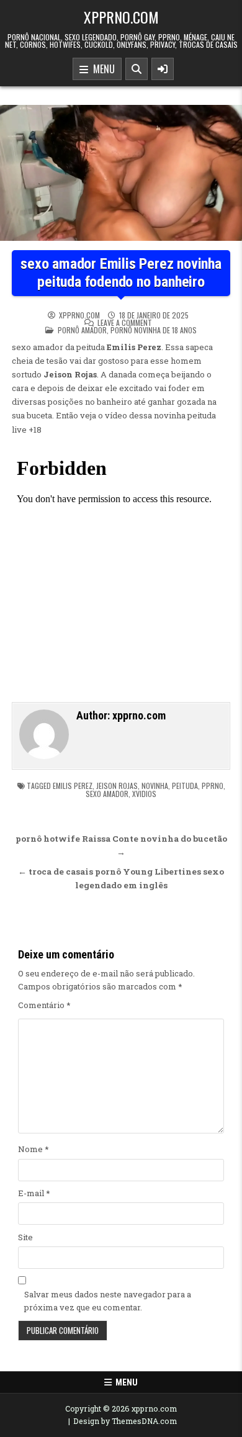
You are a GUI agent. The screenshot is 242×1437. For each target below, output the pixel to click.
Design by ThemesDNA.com (125, 1421)
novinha (154, 785)
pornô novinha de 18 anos (153, 330)
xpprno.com (121, 17)
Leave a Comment (124, 323)
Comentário (44, 1005)
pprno (212, 785)
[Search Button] (136, 69)
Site (25, 1237)
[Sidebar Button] (162, 69)
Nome (33, 1149)
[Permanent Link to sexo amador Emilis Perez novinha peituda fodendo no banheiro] (121, 173)
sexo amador (107, 793)
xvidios (144, 793)
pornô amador (82, 330)
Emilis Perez (72, 785)
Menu (101, 68)
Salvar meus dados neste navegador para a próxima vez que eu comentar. (107, 1301)
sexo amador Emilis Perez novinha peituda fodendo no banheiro (121, 273)
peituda (185, 785)
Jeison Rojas (117, 785)
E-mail (34, 1193)
